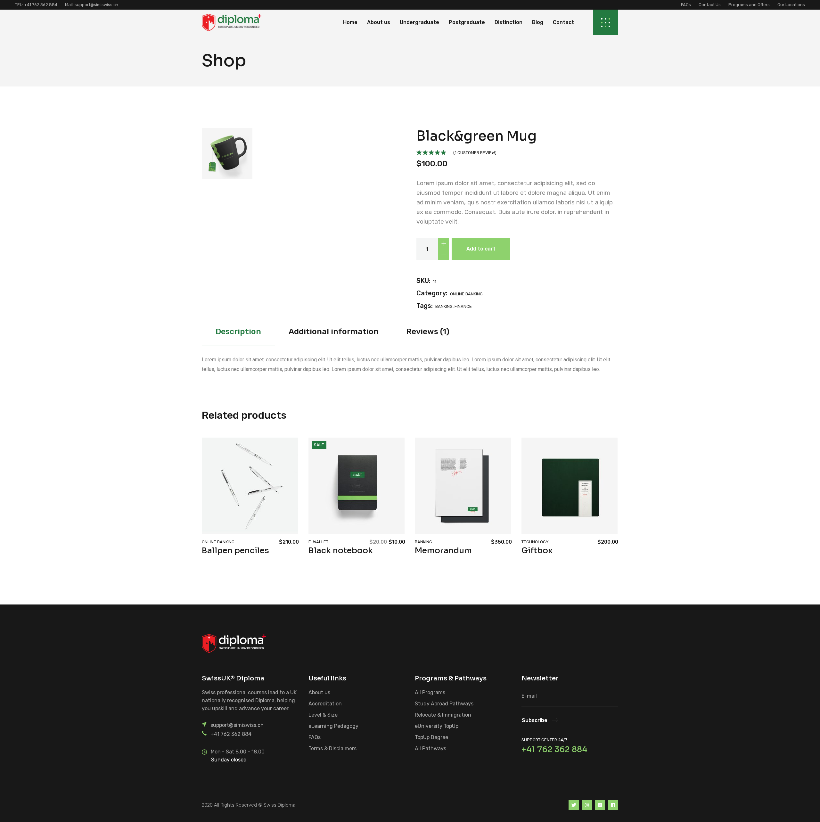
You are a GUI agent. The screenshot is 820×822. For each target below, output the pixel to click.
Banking (423, 541)
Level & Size (323, 715)
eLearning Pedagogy (333, 726)
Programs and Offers (749, 4)
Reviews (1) (427, 331)
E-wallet (318, 541)
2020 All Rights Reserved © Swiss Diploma (248, 805)
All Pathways (430, 748)
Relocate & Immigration (443, 715)
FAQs (686, 4)
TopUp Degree (431, 737)
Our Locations (791, 4)
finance (463, 306)
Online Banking (466, 294)
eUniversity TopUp (436, 726)
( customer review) (474, 152)
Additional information (334, 331)
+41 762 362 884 (230, 734)
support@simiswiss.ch (96, 4)
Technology (535, 541)
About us (319, 692)
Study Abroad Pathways (444, 704)
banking (444, 306)
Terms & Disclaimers (332, 748)
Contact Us (710, 4)
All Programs (430, 692)
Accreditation (325, 704)
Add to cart (481, 249)
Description (238, 331)
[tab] (238, 333)
